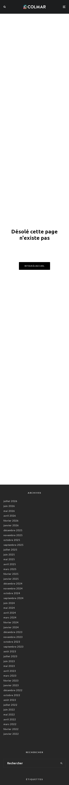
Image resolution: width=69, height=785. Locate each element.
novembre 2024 (13, 588)
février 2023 (11, 680)
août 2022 (10, 700)
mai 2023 (9, 666)
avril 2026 (10, 515)
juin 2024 (9, 603)
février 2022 (11, 729)
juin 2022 (9, 709)
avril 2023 (10, 671)
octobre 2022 (12, 695)
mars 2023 (10, 675)
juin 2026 (9, 506)
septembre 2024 (14, 598)
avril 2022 (10, 719)
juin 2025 (9, 554)
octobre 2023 (12, 641)
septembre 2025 (14, 544)
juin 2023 (9, 661)
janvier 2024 (11, 627)
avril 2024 (10, 612)
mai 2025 (9, 559)
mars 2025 (10, 569)
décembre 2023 (13, 632)
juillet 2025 (10, 549)
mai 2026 (9, 511)
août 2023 (10, 651)
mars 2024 (10, 617)
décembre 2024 (13, 583)
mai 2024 (9, 607)
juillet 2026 (10, 501)
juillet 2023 (10, 656)
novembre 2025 (13, 535)
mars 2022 (10, 724)
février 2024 (11, 622)
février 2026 (11, 520)
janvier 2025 (11, 578)
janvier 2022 (11, 733)
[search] (61, 763)
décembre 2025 (13, 530)
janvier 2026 (11, 525)
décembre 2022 (13, 690)
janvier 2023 (11, 685)
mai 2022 (9, 714)
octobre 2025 (12, 540)
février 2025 (11, 573)
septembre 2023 (14, 646)
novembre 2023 (13, 637)
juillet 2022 (10, 704)
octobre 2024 (12, 593)
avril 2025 (10, 564)
